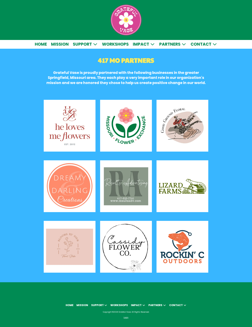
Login (126, 317)
